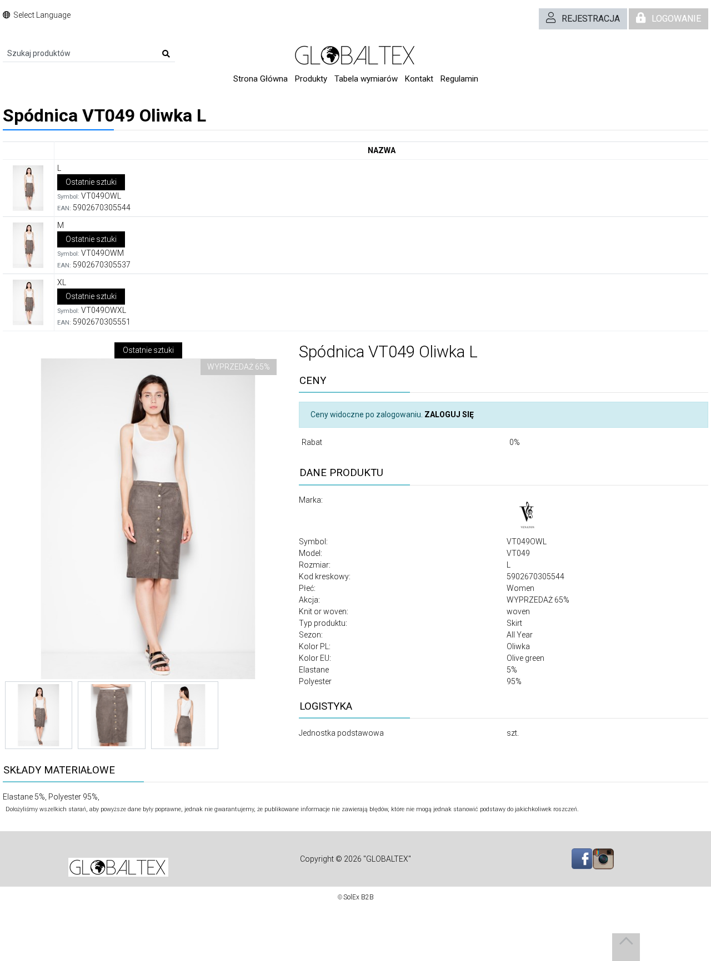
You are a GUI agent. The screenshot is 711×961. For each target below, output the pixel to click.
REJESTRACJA (591, 18)
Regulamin (459, 79)
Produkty (311, 79)
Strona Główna (260, 79)
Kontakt (419, 79)
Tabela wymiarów (366, 79)
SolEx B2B (358, 897)
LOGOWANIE (676, 18)
